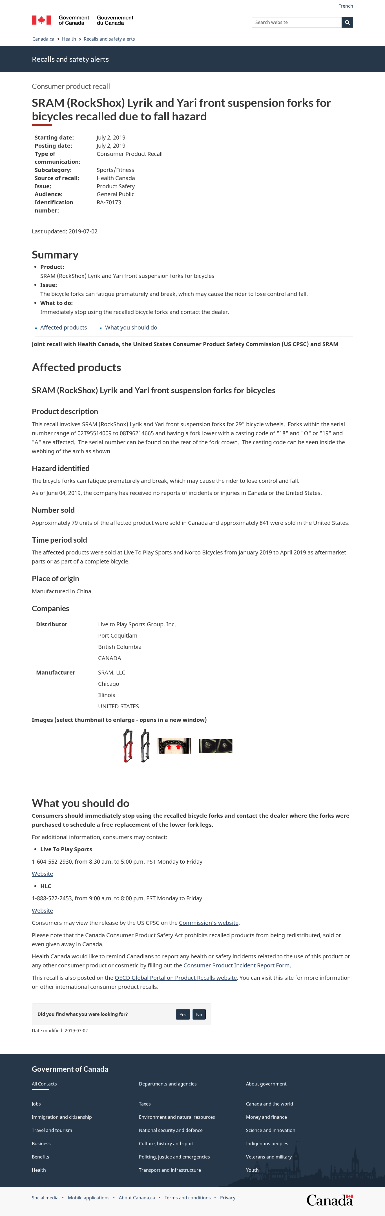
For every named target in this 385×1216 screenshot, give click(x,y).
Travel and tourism (52, 1130)
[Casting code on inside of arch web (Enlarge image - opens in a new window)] (174, 746)
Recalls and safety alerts (109, 39)
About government (266, 1084)
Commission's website (208, 923)
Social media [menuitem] (45, 1198)
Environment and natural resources (177, 1117)
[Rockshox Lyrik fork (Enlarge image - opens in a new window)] (128, 746)
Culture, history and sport (166, 1143)
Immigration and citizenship (62, 1117)
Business (41, 1143)
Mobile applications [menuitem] (89, 1198)
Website (42, 873)
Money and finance (266, 1117)
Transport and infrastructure (170, 1170)
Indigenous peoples (267, 1143)
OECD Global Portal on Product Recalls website (176, 977)
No (199, 1014)
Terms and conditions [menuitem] (188, 1198)
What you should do (131, 327)
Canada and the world (269, 1104)
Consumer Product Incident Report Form (236, 965)
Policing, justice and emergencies (174, 1157)
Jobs (36, 1104)
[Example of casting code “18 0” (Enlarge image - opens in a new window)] (215, 746)
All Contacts (44, 1084)
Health (69, 39)
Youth (252, 1170)
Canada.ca (43, 39)
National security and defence (171, 1130)
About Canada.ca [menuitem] (137, 1198)
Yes (183, 1014)
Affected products (63, 327)
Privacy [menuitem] (227, 1198)
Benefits (40, 1157)
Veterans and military (269, 1157)
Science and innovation (270, 1130)
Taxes (145, 1104)
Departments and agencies (168, 1084)
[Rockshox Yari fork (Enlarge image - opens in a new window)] (145, 746)
